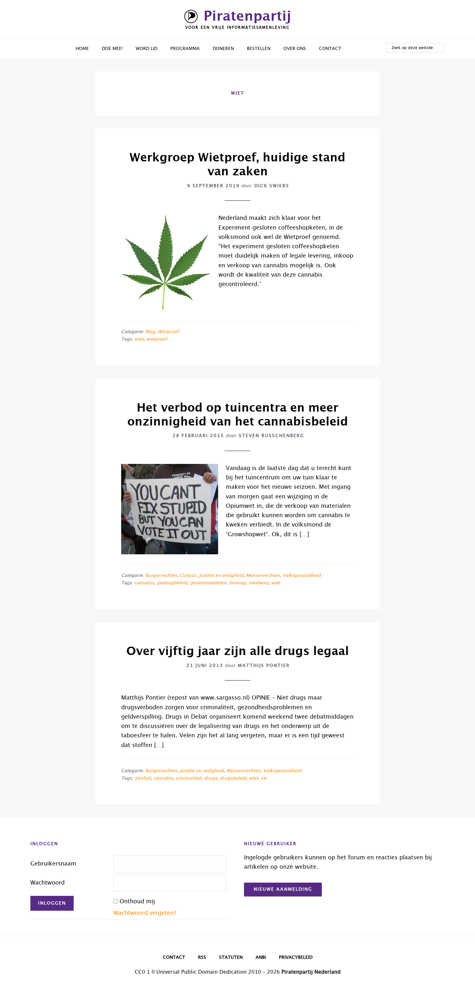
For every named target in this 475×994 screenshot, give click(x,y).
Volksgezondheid (301, 575)
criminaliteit (188, 778)
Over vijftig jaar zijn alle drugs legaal (237, 651)
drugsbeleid (233, 778)
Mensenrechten (263, 575)
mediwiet (258, 583)
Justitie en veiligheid (221, 575)
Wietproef (168, 332)
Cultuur (188, 575)
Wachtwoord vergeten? (144, 913)
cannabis (144, 583)
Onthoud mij (137, 902)
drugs (210, 778)
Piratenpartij (247, 16)
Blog (150, 332)
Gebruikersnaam (53, 864)
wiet (138, 339)
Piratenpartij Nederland (311, 972)
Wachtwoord (47, 883)
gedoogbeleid (172, 583)
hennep (237, 583)
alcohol (142, 778)
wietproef (156, 339)
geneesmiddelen (208, 583)
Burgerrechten (161, 575)
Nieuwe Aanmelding (283, 889)
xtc (263, 778)
